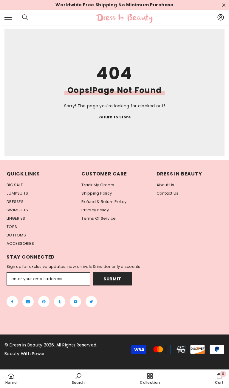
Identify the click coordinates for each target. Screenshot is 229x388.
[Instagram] (28, 301)
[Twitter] (91, 301)
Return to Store (114, 117)
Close (224, 5)
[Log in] (221, 17)
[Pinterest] (43, 301)
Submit (112, 279)
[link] (78, 379)
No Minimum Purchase (145, 5)
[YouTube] (75, 301)
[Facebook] (12, 301)
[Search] (25, 17)
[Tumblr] (59, 301)
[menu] (8, 17)
